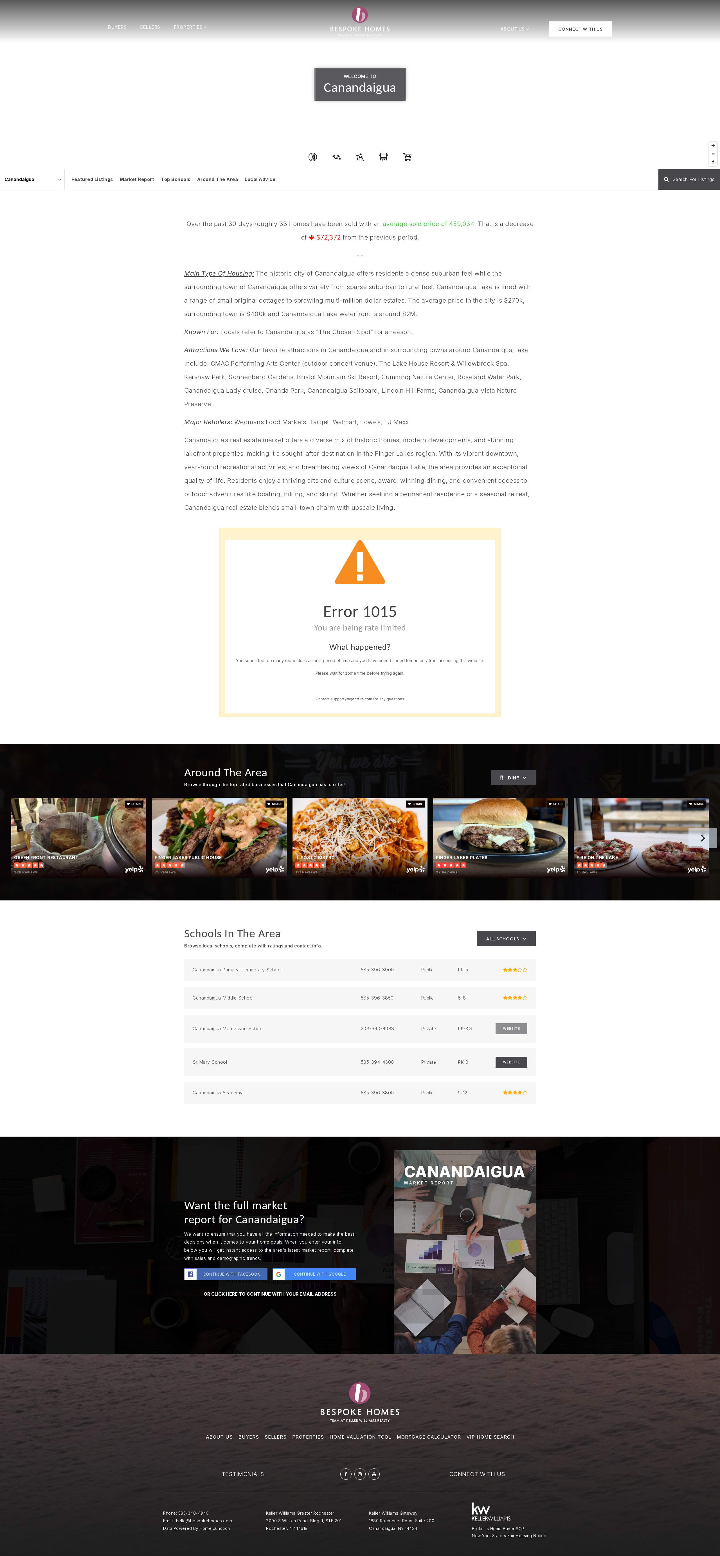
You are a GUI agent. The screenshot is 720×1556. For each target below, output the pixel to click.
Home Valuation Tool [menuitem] (360, 1437)
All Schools (502, 939)
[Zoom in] (713, 146)
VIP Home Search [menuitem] (490, 1437)
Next (702, 838)
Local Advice (260, 179)
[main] (360, 677)
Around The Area (217, 179)
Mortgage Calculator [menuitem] (429, 1437)
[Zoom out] (713, 154)
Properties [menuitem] (189, 27)
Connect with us (477, 1474)
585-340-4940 (193, 1513)
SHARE (136, 804)
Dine (513, 778)
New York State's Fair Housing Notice (509, 1535)
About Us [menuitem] (513, 29)
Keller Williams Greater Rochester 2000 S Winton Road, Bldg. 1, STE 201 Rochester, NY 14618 (303, 1520)
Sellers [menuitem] (150, 27)
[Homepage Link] (360, 21)
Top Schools (175, 179)
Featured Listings (92, 179)
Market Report (137, 179)
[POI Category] (312, 157)
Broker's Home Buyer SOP (498, 1528)
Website (511, 1062)
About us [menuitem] (219, 1437)
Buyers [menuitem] (117, 27)
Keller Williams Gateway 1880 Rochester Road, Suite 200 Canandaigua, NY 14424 (401, 1520)
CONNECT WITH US (580, 29)
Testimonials (243, 1474)
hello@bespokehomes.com (204, 1520)
